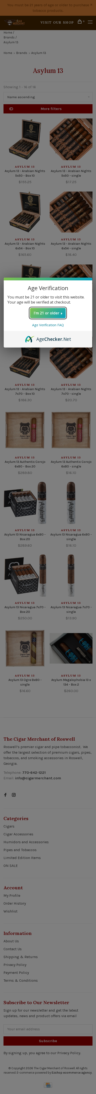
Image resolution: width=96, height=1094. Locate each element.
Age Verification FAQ (48, 325)
